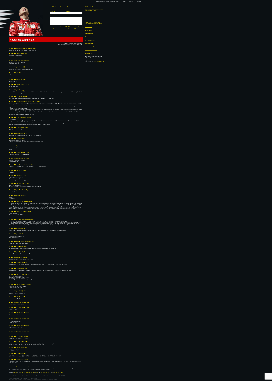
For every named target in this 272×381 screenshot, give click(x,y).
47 (29, 372)
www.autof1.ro (88, 53)
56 (48, 372)
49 (33, 372)
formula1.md (34, 378)
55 (46, 372)
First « (14, 372)
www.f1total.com (89, 33)
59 (54, 372)
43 (20, 372)
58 (52, 372)
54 (44, 372)
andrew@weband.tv (71, 375)
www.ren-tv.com (88, 27)
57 (50, 372)
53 (41, 372)
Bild (86, 36)
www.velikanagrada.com (91, 46)
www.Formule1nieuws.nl (91, 50)
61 (59, 372)
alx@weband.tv (53, 379)
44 (22, 372)
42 (18, 372)
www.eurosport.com (89, 40)
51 (37, 372)
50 (35, 372)
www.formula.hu (89, 43)
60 (56, 372)
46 (27, 372)
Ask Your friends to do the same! (93, 6)
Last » (62, 372)
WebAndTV (25, 378)
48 (31, 372)
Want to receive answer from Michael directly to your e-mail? (94, 10)
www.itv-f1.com (88, 30)
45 (25, 372)
